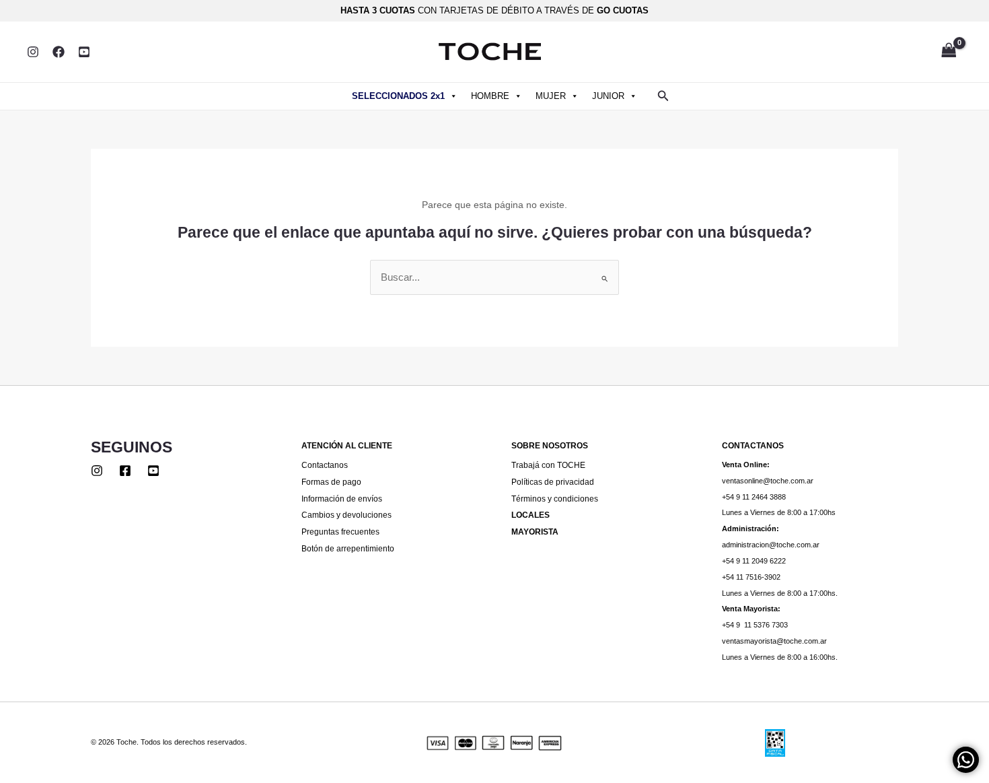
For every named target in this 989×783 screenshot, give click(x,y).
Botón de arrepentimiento (347, 548)
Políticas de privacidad (552, 481)
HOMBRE (490, 96)
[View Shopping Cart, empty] (948, 51)
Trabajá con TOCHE (548, 465)
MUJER (551, 96)
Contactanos (324, 465)
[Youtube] (153, 471)
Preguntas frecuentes (340, 531)
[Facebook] (58, 52)
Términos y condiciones (554, 498)
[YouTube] (84, 52)
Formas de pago (331, 481)
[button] (663, 96)
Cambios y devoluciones (346, 514)
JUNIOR (608, 96)
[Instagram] (33, 52)
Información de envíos (341, 498)
